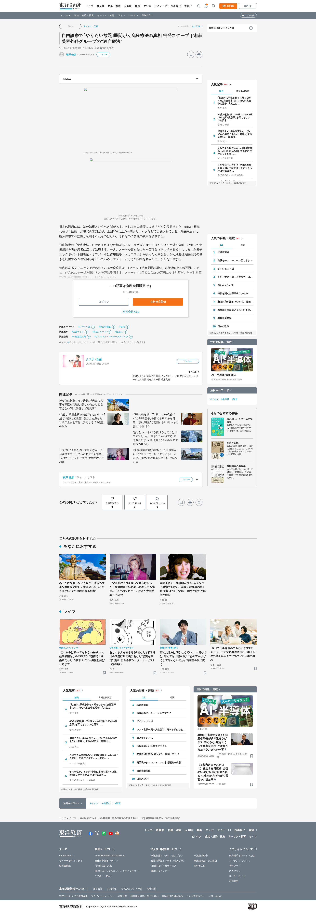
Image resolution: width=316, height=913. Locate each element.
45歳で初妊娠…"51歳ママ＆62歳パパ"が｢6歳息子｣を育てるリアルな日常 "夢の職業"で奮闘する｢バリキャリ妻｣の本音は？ (156, 420)
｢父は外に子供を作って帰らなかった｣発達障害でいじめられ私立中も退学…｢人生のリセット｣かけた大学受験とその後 (81, 456)
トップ (90, 6)
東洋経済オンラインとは (221, 28)
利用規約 (233, 881)
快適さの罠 (233, 442)
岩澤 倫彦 (71, 54)
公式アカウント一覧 (131, 888)
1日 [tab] (221, 245)
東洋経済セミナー (160, 871)
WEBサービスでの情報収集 (73, 896)
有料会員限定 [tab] (242, 91)
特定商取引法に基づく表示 (144, 896)
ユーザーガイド (237, 876)
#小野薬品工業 (79, 336)
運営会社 (97, 888)
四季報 (174, 6)
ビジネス (66, 15)
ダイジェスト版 (226, 268)
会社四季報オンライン (106, 860)
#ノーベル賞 (84, 326)
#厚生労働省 (105, 326)
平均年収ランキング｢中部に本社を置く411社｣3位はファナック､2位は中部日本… (235, 168)
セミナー (159, 6)
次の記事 (196, 26)
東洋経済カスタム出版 (205, 860)
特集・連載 (114, 6)
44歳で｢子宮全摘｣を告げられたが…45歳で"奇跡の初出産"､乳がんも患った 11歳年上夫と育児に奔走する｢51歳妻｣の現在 (82, 420)
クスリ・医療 (94, 359)
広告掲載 (151, 888)
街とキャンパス (226, 285)
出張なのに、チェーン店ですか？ (235, 260)
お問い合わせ (215, 896)
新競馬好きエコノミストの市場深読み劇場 (235, 310)
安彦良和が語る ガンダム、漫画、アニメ (235, 301)
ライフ (121, 15)
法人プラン (235, 871)
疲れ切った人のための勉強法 (239, 420)
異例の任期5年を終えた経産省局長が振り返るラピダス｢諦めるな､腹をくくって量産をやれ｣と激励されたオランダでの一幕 (213, 742)
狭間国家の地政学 (236, 466)
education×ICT (67, 855)
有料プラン (235, 865)
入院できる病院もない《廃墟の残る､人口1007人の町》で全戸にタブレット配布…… (235, 151)
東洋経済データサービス (163, 865)
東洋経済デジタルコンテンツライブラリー (117, 871)
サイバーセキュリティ (70, 860)
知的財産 (122, 896)
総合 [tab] (221, 91)
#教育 (234, 399)
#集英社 (225, 399)
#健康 (122, 326)
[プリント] (199, 54)
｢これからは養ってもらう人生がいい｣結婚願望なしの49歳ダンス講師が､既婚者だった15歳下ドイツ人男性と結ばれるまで (82, 658)
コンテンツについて (239, 860)
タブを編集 (250, 15)
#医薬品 (119, 331)
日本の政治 (223, 326)
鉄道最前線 (223, 252)
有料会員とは (131, 311)
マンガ (147, 6)
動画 (137, 6)
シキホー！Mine (103, 876)
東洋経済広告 (201, 855)
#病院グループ (99, 331)
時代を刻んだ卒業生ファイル (233, 293)
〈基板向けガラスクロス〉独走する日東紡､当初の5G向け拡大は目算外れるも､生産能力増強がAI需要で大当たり (213, 772)
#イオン (214, 399)
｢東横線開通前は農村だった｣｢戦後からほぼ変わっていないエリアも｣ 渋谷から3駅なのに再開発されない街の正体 (155, 456)
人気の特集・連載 (223, 238)
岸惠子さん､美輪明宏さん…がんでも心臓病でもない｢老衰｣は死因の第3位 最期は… (235, 134)
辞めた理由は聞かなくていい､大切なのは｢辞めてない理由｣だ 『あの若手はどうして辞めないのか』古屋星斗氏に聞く (183, 658)
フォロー (103, 54)
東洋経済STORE (103, 865)
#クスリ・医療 (91, 26)
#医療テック (78, 331)
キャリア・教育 (106, 15)
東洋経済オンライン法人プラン (167, 855)
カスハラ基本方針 (195, 896)
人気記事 (217, 84)
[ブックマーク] (190, 54)
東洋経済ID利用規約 (172, 896)
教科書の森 (200, 865)
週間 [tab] (243, 245)
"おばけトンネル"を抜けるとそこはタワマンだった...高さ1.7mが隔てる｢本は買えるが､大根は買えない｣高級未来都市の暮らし (155, 438)
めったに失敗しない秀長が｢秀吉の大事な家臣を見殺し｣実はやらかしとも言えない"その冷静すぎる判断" (81, 404)
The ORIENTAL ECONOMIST (110, 855)
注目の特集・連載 (221, 342)
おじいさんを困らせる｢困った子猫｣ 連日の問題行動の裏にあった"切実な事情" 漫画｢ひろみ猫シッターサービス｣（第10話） (132, 658)
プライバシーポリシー (102, 896)
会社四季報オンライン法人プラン (168, 860)
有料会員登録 (228, 6)
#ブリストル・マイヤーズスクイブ (111, 336)
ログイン (248, 6)
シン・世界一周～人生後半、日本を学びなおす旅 (235, 277)
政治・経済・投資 (84, 15)
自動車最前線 (225, 318)
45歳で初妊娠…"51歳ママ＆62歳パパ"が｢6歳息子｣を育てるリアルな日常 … (235, 117)
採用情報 (112, 888)
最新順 (101, 6)
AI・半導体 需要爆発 (223, 375)
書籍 (186, 6)
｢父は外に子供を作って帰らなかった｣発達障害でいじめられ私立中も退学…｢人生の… (234, 100)
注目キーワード (219, 390)
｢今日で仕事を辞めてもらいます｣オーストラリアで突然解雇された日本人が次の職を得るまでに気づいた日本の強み (232, 654)
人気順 (128, 6)
